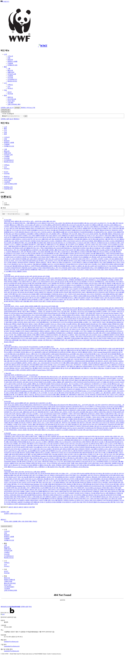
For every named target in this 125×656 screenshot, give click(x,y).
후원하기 (24, 107)
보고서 (9, 92)
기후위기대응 (8, 581)
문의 (30, 606)
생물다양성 (10, 72)
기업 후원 (10, 102)
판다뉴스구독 (31, 107)
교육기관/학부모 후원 (13, 104)
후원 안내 (7, 578)
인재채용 (10, 63)
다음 (30, 507)
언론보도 (10, 84)
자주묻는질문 (24, 606)
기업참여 (7, 552)
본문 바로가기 (5, 1)
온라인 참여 (11, 101)
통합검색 (4, 116)
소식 (5, 83)
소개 (5, 54)
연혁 (8, 58)
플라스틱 (10, 70)
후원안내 (10, 97)
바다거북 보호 (11, 99)
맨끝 (33, 507)
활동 (5, 67)
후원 (5, 95)
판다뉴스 (10, 88)
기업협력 (10, 75)
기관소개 (10, 56)
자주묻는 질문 (5, 107)
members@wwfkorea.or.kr (11, 641)
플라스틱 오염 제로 (10, 583)
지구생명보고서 (12, 79)
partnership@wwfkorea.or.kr (12, 646)
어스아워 (10, 77)
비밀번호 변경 (8, 188)
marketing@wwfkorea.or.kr (11, 651)
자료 (5, 90)
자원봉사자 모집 (12, 65)
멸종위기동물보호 (9, 579)
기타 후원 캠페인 (9, 587)
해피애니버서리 (12, 81)
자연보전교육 (8, 550)
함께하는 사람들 (12, 61)
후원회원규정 (5, 606)
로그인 (12, 107)
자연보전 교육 (11, 74)
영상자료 (10, 93)
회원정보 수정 (8, 187)
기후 (8, 68)
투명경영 (10, 59)
